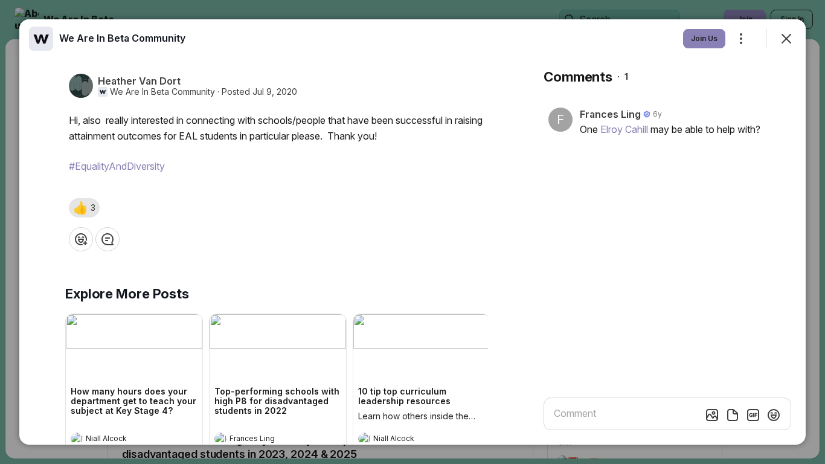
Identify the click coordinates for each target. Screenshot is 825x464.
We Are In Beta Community (162, 92)
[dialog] (412, 232)
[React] (80, 239)
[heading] (122, 440)
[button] (84, 208)
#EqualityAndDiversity (117, 166)
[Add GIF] (753, 415)
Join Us (704, 38)
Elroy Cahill (624, 129)
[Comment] (107, 239)
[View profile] (77, 439)
